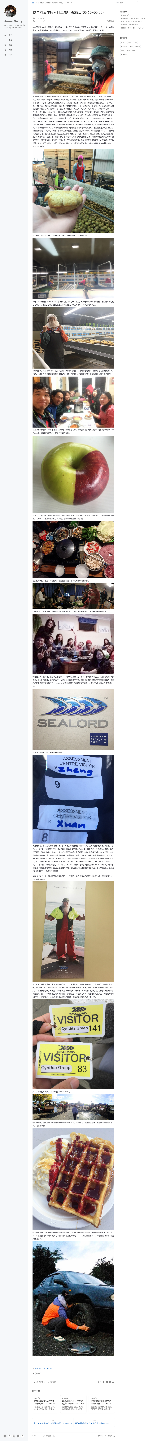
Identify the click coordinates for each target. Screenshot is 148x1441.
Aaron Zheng (13, 21)
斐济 (131, 46)
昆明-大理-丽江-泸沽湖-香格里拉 (131, 22)
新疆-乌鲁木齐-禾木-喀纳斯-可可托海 (133, 18)
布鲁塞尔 (124, 46)
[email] (18, 1436)
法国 (128, 50)
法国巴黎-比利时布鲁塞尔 (129, 25)
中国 (129, 42)
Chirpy (113, 1436)
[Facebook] (107, 1382)
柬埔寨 (137, 46)
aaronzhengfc (40, 21)
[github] (9, 1436)
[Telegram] (110, 1382)
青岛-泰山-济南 (126, 15)
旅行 (36, 1369)
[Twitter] (103, 1382)
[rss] (22, 1436)
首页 (34, 3)
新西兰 (38, 1373)
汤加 (122, 50)
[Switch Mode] (5, 1436)
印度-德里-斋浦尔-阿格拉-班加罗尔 (132, 28)
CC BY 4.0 (46, 1382)
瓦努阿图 (124, 54)
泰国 (133, 50)
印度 (135, 42)
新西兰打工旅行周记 (46, 1369)
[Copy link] (113, 1382)
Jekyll (105, 1436)
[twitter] (13, 1436)
